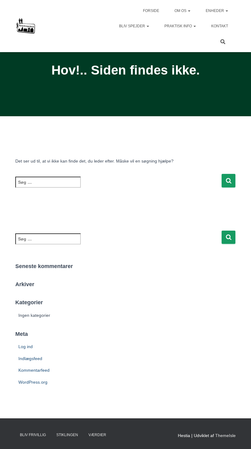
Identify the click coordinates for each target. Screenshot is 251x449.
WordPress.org (32, 382)
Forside (151, 11)
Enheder (215, 11)
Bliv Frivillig (33, 435)
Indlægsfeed (30, 358)
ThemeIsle (225, 435)
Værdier (97, 435)
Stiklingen (67, 435)
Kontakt (219, 26)
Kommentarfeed (34, 370)
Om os (180, 11)
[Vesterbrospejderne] (25, 26)
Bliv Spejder (132, 26)
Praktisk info (178, 26)
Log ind (25, 346)
